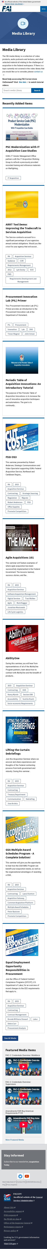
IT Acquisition (13, 178)
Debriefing (30, 799)
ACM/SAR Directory (33, 1182)
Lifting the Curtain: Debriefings (18, 751)
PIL (9, 325)
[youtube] (27, 1176)
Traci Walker (30, 598)
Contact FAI (21, 1182)
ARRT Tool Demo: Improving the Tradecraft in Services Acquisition (23, 228)
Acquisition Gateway (16, 898)
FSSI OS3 (11, 457)
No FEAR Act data (11, 1219)
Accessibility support (13, 1211)
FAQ (3, 1185)
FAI (9, 256)
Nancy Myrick (13, 694)
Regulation (12, 498)
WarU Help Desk (8, 1182)
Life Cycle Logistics (15, 612)
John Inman (30, 334)
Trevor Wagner (14, 334)
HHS (24, 690)
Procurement (20, 325)
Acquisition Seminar (23, 256)
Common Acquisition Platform (20, 902)
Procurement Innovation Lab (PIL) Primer (21, 298)
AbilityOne (12, 658)
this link (22, 82)
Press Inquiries (12, 1185)
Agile (10, 603)
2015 (17, 484)
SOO (32, 269)
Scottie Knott (28, 699)
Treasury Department (16, 794)
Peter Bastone (14, 911)
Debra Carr (12, 1023)
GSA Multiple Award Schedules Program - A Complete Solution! (20, 853)
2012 (9, 269)
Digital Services (14, 598)
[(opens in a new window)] (7, 1197)
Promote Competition (17, 511)
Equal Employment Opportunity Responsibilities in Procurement (18, 968)
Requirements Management (19, 265)
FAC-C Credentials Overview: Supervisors (18, 1083)
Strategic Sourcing (30, 493)
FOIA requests (10, 1215)
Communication (14, 799)
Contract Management (17, 1014)
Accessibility (13, 699)
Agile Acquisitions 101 (20, 557)
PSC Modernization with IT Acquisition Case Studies (23, 149)
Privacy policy (10, 1231)
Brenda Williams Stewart (18, 1019)
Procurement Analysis (17, 1028)
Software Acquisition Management (22, 594)
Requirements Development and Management (23, 280)
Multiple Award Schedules (18, 907)
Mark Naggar (22, 603)
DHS (31, 329)
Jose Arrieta (13, 803)
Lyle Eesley (20, 269)
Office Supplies (14, 507)
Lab (23, 329)
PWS (9, 274)
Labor (35, 1019)
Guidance (11, 261)
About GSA (9, 1207)
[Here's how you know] (23, 3)
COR (22, 261)
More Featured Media (15, 1140)
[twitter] (20, 1176)
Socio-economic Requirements (20, 703)
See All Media (10, 1038)
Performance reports (12, 1227)
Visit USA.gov (10, 1243)
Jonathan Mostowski (16, 607)
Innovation (12, 329)
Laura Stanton (28, 893)
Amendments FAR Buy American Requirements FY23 (20, 1112)
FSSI (29, 502)
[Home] (21, 9)
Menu (44, 9)
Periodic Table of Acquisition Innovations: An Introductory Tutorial (23, 384)
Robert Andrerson (15, 502)
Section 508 (28, 694)
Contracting (13, 493)
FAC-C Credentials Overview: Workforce (23, 1055)
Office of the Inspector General (17, 1223)
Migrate (25, 498)
